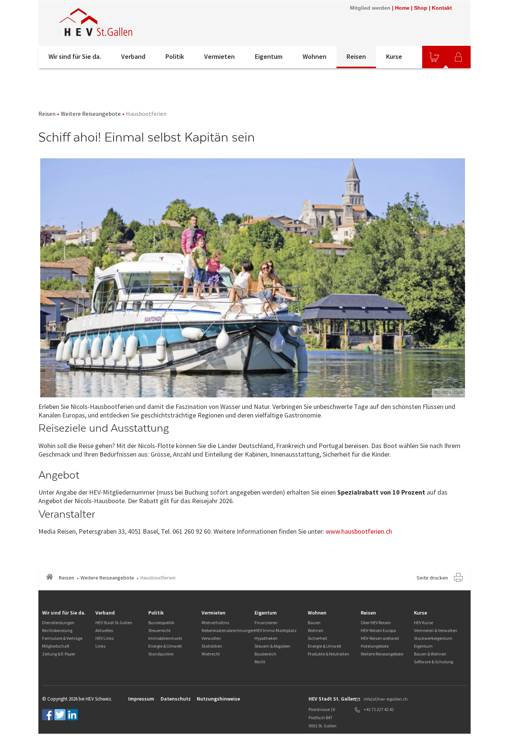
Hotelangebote (375, 646)
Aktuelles (104, 630)
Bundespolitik (161, 622)
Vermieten (219, 56)
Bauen (314, 622)
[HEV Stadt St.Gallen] (138, 23)
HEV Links (104, 638)
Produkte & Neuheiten (328, 654)
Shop (420, 8)
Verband (133, 56)
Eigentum (268, 56)
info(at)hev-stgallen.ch (386, 699)
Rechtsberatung (57, 630)
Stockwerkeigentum (433, 638)
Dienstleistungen (58, 622)
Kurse (394, 56)
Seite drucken (432, 577)
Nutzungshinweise (218, 698)
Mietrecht (211, 654)
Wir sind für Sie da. (74, 56)
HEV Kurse (423, 622)
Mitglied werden (370, 8)
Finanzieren (266, 622)
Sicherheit (317, 638)
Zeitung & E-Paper (58, 654)
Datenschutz (176, 698)
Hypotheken (266, 638)
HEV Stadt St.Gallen (113, 622)
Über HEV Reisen (376, 622)
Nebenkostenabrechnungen (228, 630)
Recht (260, 661)
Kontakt (442, 8)
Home (402, 8)
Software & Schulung (433, 661)
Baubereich (265, 654)
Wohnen (314, 56)
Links (100, 646)
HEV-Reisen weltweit (380, 638)
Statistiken (212, 646)
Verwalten (211, 638)
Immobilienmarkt (165, 638)
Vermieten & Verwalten (435, 630)
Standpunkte (160, 654)
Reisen (356, 56)
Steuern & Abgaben (272, 646)
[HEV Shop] (434, 57)
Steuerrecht (159, 630)
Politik (174, 56)
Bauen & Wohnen (430, 654)
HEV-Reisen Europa (378, 630)
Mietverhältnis (215, 622)
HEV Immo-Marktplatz (276, 630)
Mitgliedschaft (55, 646)
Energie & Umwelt (165, 646)
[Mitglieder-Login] (458, 57)
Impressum (141, 698)
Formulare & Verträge (62, 638)
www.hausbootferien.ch (359, 531)
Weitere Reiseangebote (91, 113)
